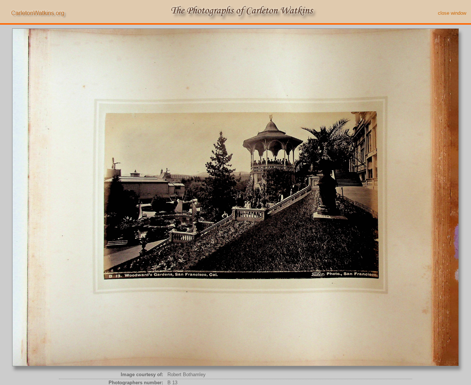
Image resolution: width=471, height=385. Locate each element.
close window (452, 13)
